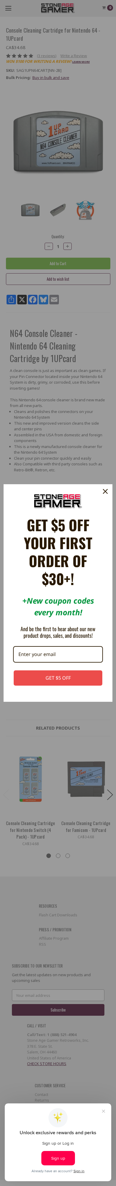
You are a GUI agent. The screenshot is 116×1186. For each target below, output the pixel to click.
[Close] (105, 491)
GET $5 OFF (58, 678)
